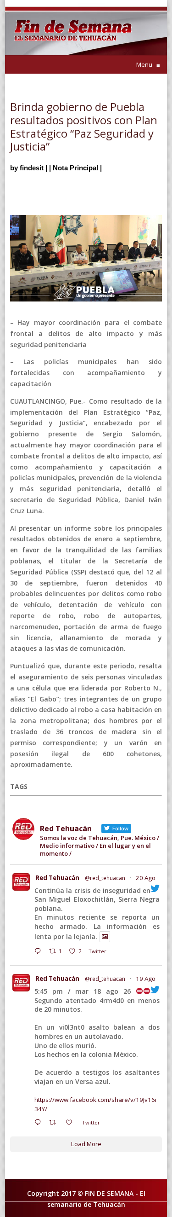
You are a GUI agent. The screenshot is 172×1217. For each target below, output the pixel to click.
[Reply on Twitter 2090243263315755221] (39, 952)
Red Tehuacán (57, 878)
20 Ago (145, 878)
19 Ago (145, 978)
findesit (32, 168)
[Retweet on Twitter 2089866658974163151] (55, 1123)
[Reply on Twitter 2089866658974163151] (39, 1123)
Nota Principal (75, 168)
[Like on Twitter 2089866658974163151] (71, 1123)
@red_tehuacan (105, 878)
